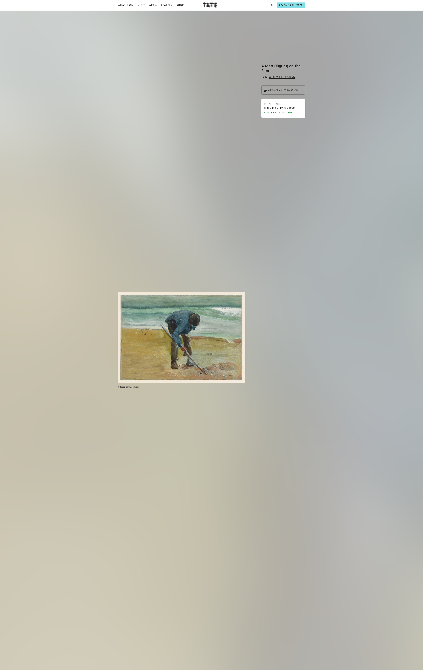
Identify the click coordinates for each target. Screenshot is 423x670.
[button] (271, 5)
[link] (129, 387)
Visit (141, 5)
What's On (126, 5)
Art (152, 5)
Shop (180, 5)
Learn (165, 5)
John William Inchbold (282, 76)
